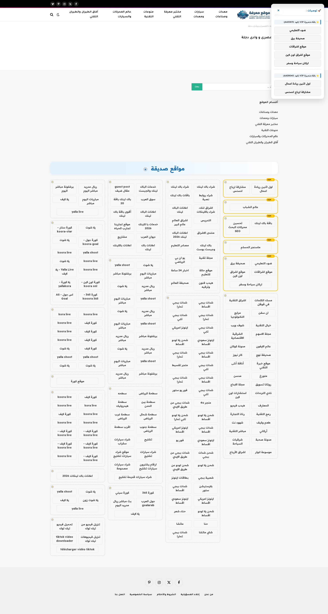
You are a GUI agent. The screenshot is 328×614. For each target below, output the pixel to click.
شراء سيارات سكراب (122, 441)
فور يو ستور (179, 390)
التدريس (206, 220)
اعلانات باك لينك (148, 247)
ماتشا (180, 523)
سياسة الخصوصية (141, 595)
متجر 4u (205, 402)
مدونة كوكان (237, 346)
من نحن (208, 595)
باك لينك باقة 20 (122, 201)
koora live (65, 252)
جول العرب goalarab (148, 503)
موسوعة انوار (263, 452)
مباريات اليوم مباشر (148, 275)
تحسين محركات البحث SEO (237, 227)
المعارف (263, 405)
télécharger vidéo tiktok (77, 549)
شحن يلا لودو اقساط (180, 342)
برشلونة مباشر (122, 273)
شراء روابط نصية (206, 197)
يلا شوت (148, 265)
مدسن (237, 376)
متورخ (263, 376)
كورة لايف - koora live (90, 433)
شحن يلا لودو (206, 465)
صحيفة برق (237, 263)
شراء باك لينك (206, 186)
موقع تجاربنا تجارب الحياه (122, 226)
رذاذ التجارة (237, 414)
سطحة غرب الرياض (122, 416)
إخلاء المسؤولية (190, 595)
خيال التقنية (263, 325)
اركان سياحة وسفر (250, 284)
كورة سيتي (122, 492)
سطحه (122, 393)
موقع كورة (77, 381)
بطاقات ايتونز (179, 477)
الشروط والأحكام (166, 595)
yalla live (78, 211)
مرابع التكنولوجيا (237, 314)
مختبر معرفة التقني (172, 14)
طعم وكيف (263, 422)
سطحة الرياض (148, 393)
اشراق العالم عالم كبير (180, 222)
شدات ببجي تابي (180, 317)
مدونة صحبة (263, 439)
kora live (64, 314)
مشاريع (122, 236)
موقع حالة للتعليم (205, 272)
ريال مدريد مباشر (148, 288)
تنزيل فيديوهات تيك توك (90, 539)
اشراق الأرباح (237, 452)
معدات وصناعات (221, 14)
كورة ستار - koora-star (64, 229)
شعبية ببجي (206, 477)
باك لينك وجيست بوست (205, 247)
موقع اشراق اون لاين (237, 274)
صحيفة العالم (180, 283)
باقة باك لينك (263, 223)
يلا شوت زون (90, 500)
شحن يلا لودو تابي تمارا (180, 417)
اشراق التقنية (237, 300)
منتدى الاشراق (205, 232)
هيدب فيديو (237, 405)
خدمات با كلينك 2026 (148, 226)
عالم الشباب (250, 207)
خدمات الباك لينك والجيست (148, 188)
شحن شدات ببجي (205, 454)
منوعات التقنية (149, 14)
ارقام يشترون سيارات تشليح (148, 466)
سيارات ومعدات (199, 14)
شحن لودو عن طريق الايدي (180, 467)
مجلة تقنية (206, 258)
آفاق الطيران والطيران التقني (83, 14)
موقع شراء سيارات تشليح (122, 454)
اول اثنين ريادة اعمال (263, 189)
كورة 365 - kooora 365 (90, 296)
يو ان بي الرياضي (180, 259)
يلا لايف (135, 513)
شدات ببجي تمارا (180, 304)
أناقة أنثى (237, 363)
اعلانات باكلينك (122, 245)
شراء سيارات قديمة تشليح (135, 477)
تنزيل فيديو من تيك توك (90, 526)
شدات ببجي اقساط (206, 304)
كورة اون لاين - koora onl (90, 284)
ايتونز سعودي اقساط (205, 342)
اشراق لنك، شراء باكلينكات (206, 209)
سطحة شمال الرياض (148, 416)
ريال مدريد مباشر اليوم (90, 188)
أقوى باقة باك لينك (122, 213)
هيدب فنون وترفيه (206, 285)
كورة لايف (90, 323)
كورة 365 (148, 492)
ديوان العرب (148, 236)
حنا (206, 523)
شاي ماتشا (206, 532)
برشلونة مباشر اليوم (64, 188)
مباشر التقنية (237, 431)
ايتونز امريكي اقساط (180, 429)
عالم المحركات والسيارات (122, 14)
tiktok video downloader (64, 539)
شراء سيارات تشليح (148, 454)
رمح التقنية (263, 414)
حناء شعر (180, 511)
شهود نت (237, 422)
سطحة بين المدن (148, 404)
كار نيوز (237, 355)
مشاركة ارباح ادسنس (237, 189)
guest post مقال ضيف (122, 188)
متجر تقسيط (180, 365)
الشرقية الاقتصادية (237, 336)
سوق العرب (148, 199)
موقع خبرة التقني (263, 365)
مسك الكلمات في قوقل (263, 302)
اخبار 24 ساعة (180, 270)
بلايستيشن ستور (205, 488)
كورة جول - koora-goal (90, 242)
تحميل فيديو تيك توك (65, 526)
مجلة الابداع (237, 384)
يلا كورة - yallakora (64, 284)
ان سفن (263, 312)
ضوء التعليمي (263, 263)
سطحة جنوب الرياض (148, 429)
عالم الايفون (263, 346)
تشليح (148, 439)
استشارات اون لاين (237, 395)
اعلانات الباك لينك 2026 (180, 234)
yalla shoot (122, 265)
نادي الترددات (263, 393)
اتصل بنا (120, 595)
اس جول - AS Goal (64, 296)
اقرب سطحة (122, 427)
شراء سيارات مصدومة (122, 466)
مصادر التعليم (180, 245)
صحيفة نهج (263, 355)
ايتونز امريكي (180, 327)
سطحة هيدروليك (122, 404)
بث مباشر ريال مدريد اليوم (122, 503)
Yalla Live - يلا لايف (64, 271)
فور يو (180, 440)
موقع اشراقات (263, 272)
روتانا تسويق (263, 384)
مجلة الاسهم (263, 334)
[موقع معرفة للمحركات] (254, 14)
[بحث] (52, 14)
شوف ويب (237, 325)
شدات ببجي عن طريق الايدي (179, 404)
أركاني (263, 431)
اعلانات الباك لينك (180, 209)
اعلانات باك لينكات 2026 (77, 476)
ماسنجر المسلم (250, 247)
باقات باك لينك (180, 195)
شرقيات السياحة (237, 441)
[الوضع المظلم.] (58, 14)
